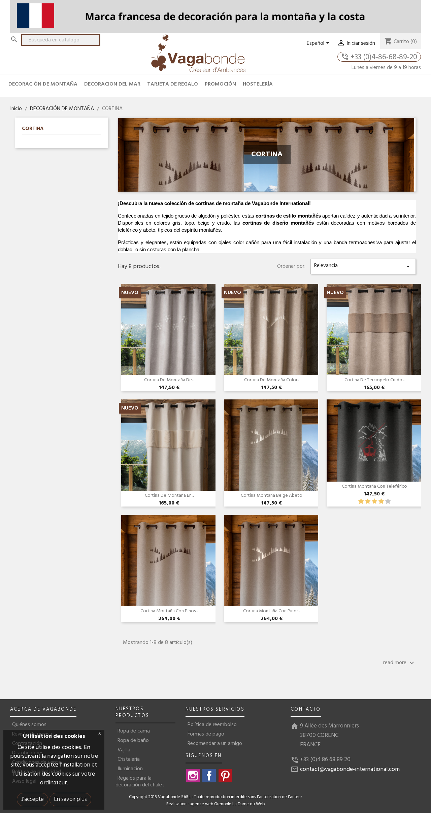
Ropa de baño (133, 740)
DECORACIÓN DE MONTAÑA (42, 84)
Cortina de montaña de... (169, 380)
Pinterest (225, 775)
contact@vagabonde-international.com (350, 769)
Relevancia (363, 265)
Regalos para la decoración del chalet (139, 781)
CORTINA (32, 129)
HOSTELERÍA (258, 84)
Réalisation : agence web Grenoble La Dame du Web (215, 804)
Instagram (193, 775)
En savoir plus (70, 799)
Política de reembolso (212, 724)
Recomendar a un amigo (215, 743)
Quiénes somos (29, 724)
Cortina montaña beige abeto (271, 495)
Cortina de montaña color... (271, 380)
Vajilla (124, 750)
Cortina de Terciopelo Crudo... (374, 380)
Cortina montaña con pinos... (169, 611)
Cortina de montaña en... (169, 495)
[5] (388, 501)
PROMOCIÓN (220, 84)
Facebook (209, 775)
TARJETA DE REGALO (172, 84)
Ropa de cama (134, 731)
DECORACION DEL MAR (112, 84)
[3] (374, 501)
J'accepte (32, 799)
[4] (381, 501)
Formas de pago (206, 734)
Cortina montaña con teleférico (374, 486)
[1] (361, 501)
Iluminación (130, 769)
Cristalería (129, 759)
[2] (367, 501)
